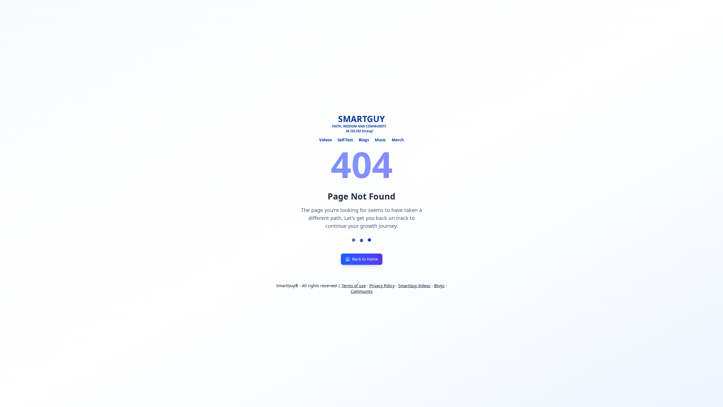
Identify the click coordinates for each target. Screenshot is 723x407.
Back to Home (365, 259)
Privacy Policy (382, 285)
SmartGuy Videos (414, 285)
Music (380, 139)
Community (362, 291)
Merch (398, 139)
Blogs (364, 139)
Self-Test (345, 139)
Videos (325, 139)
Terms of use (353, 285)
